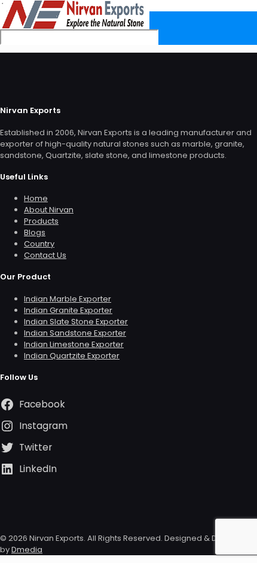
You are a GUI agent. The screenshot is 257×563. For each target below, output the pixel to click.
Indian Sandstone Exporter (75, 333)
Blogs (34, 232)
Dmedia (26, 549)
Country (39, 243)
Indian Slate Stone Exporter (76, 321)
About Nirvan (49, 209)
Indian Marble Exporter (67, 299)
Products (41, 221)
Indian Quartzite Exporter (72, 355)
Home (36, 198)
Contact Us (45, 255)
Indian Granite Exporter (68, 310)
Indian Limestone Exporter (74, 344)
